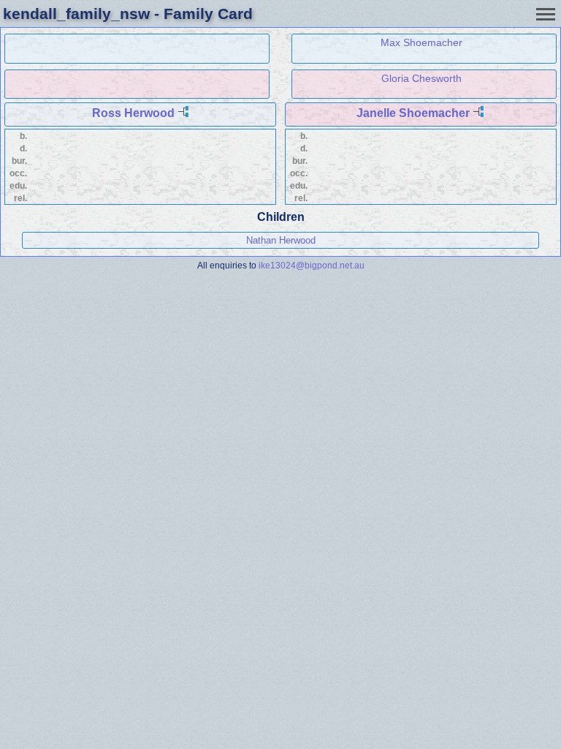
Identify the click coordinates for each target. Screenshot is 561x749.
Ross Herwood (133, 113)
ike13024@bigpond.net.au (312, 265)
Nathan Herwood (281, 240)
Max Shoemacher (421, 42)
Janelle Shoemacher (413, 113)
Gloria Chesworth (421, 78)
